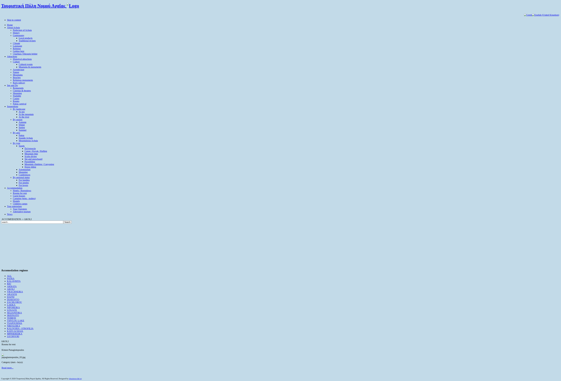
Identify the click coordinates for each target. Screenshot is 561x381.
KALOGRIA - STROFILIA (20, 328)
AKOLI (10, 289)
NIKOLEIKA (13, 326)
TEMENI (11, 318)
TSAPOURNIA (14, 323)
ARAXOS (12, 294)
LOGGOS (12, 310)
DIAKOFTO (13, 299)
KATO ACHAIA (15, 331)
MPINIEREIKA (14, 333)
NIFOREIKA (13, 307)
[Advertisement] (280, 245)
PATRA (10, 278)
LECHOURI (13, 336)
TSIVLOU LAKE (15, 320)
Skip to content (14, 20)
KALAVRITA (14, 281)
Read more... (7, 368)
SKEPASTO (13, 315)
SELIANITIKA (14, 312)
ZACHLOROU (14, 302)
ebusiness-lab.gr (75, 378)
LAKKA (11, 305)
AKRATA (12, 286)
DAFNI (10, 297)
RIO (9, 284)
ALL (9, 276)
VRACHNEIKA (15, 291)
